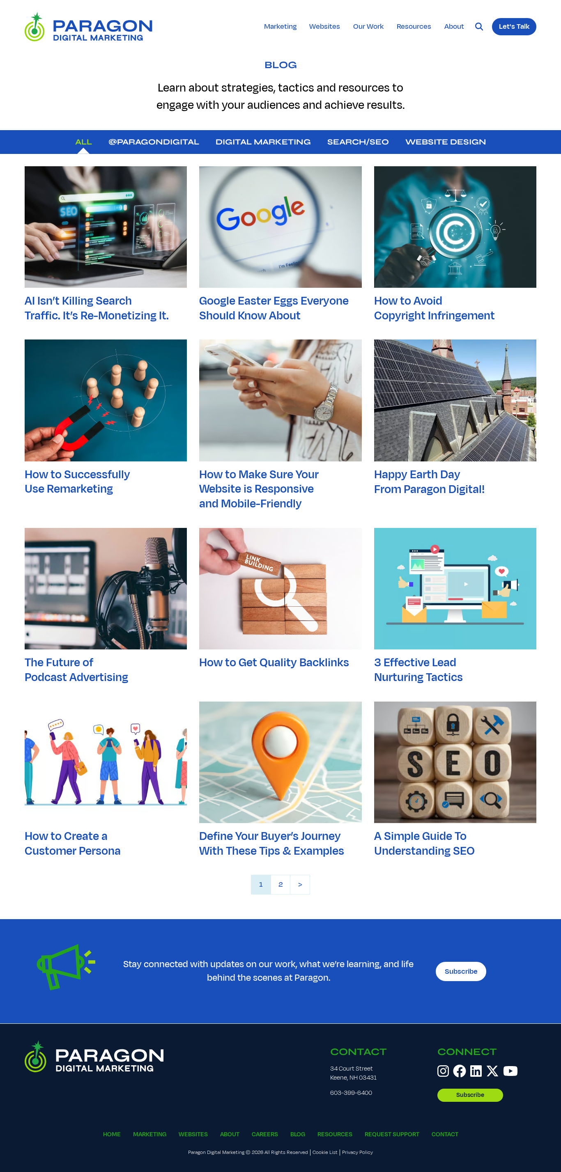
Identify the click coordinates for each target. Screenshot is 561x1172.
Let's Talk (514, 26)
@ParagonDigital (153, 142)
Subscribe (461, 971)
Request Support (392, 1134)
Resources (414, 26)
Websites (324, 26)
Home (112, 1134)
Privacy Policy (357, 1152)
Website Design (445, 142)
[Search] (479, 26)
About (454, 26)
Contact (358, 1052)
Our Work (368, 26)
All (83, 142)
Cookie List (325, 1152)
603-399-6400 (351, 1093)
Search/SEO (358, 142)
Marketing (280, 26)
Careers (265, 1134)
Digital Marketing (263, 142)
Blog (280, 65)
